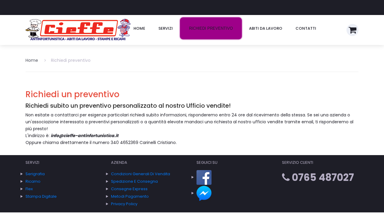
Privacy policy (124, 204)
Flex (29, 189)
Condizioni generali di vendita (140, 174)
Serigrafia (35, 174)
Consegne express (129, 189)
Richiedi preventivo (211, 28)
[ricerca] (339, 27)
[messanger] (204, 193)
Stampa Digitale (41, 196)
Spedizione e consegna (134, 181)
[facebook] (204, 177)
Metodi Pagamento (130, 196)
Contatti (306, 28)
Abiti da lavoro (265, 28)
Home (139, 28)
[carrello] (352, 30)
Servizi (165, 28)
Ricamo (33, 181)
